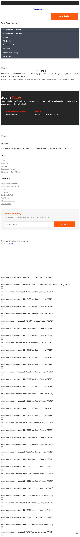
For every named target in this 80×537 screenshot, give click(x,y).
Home (3, 160)
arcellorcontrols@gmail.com (47, 114)
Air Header (7, 41)
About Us (4, 163)
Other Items (7, 56)
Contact (4, 166)
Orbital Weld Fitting (10, 53)
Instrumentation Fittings (12, 33)
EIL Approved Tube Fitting (10, 172)
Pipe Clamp (7, 49)
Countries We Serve (8, 169)
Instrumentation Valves (12, 29)
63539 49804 (11, 114)
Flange (5, 37)
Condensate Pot (9, 45)
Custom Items (6, 204)
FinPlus (11, 244)
